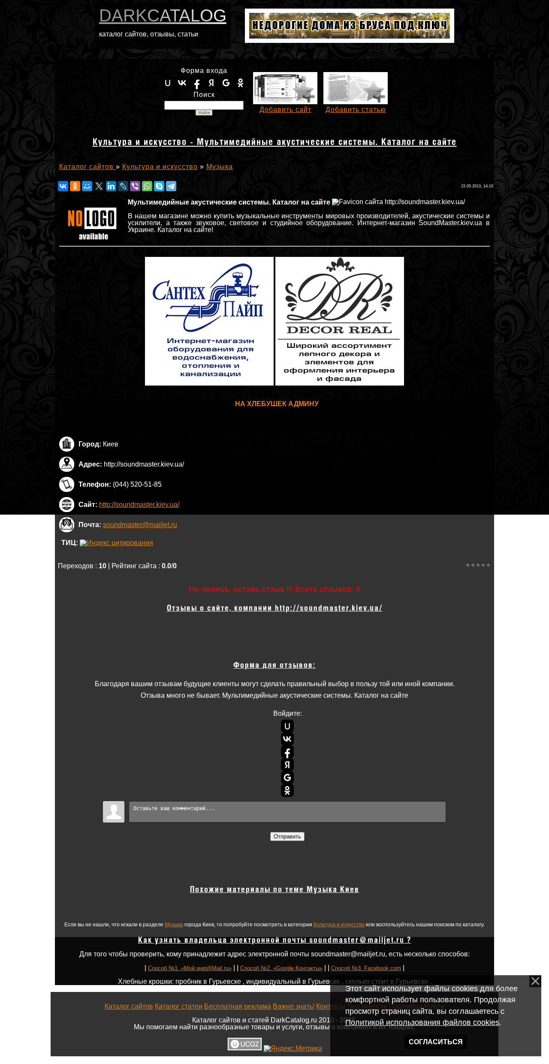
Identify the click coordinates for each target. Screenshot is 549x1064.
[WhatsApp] (147, 186)
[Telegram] (171, 186)
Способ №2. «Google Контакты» (281, 968)
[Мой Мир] (87, 186)
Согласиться (436, 1042)
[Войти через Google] (226, 82)
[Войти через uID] (167, 82)
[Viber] (135, 186)
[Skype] (159, 186)
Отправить (287, 836)
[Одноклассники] (75, 186)
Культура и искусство (339, 925)
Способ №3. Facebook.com (366, 968)
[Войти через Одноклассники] (240, 82)
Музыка (174, 925)
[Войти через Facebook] (196, 82)
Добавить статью (356, 109)
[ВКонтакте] (63, 186)
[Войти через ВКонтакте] (182, 82)
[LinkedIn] (111, 186)
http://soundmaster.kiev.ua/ (139, 504)
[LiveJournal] (123, 186)
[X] (99, 186)
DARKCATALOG (162, 15)
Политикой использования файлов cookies (422, 1022)
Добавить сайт (285, 109)
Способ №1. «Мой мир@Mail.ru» (190, 968)
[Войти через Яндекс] (211, 82)
